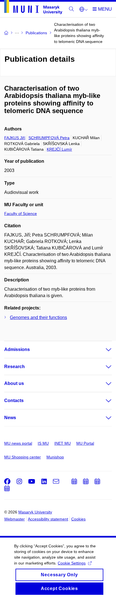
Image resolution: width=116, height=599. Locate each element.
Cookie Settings (72, 563)
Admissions (17, 349)
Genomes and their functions (38, 317)
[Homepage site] (33, 8)
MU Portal (85, 443)
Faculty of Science (20, 213)
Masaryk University (35, 512)
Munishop (55, 457)
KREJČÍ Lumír (59, 149)
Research (14, 366)
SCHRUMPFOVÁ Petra (49, 138)
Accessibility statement (48, 519)
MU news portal (18, 443)
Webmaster (14, 519)
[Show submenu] (103, 349)
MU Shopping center (22, 457)
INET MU (62, 443)
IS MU (43, 443)
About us (14, 383)
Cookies (78, 519)
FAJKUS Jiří (14, 138)
